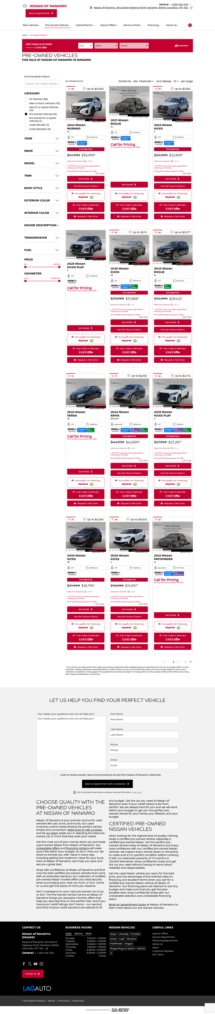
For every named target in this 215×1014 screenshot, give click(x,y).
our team (52, 833)
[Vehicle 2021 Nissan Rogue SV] (129, 101)
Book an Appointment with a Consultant (105, 783)
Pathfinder (116, 943)
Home (25, 35)
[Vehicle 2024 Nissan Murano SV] (86, 106)
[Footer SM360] (120, 1010)
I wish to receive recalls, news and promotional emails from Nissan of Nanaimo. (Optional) (110, 774)
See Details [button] (84, 178)
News (155, 947)
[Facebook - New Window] (24, 963)
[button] (188, 25)
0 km (26, 278)
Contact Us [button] (31, 973)
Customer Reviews (162, 951)
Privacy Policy (137, 792)
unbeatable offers (48, 848)
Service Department (163, 937)
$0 (25, 264)
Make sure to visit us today (84, 830)
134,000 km (55, 278)
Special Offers (160, 933)
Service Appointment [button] (39, 13)
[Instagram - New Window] (41, 963)
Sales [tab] (69, 933)
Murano (131, 938)
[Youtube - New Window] (35, 963)
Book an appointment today (127, 904)
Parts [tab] (88, 933)
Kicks (113, 938)
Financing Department (165, 940)
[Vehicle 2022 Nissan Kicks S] (173, 106)
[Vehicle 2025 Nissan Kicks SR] (129, 250)
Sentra (141, 948)
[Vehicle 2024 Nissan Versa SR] (86, 393)
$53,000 (57, 264)
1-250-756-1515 (179, 4)
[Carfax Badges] (77, 143)
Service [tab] (78, 933)
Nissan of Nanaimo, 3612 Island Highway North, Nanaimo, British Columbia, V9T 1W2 (141, 7)
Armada (123, 934)
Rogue (128, 943)
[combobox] (85, 45)
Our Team (158, 954)
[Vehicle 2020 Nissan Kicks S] (129, 537)
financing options (77, 848)
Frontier (135, 934)
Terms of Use (63, 1001)
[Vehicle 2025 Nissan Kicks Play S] (86, 245)
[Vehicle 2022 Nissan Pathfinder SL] (173, 537)
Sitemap (51, 1001)
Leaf (121, 938)
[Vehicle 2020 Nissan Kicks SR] (86, 537)
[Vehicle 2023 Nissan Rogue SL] (173, 250)
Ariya (113, 934)
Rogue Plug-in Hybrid (122, 948)
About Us (157, 944)
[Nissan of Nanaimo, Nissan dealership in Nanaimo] (45, 6)
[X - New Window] (29, 963)
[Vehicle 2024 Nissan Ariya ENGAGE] (129, 393)
